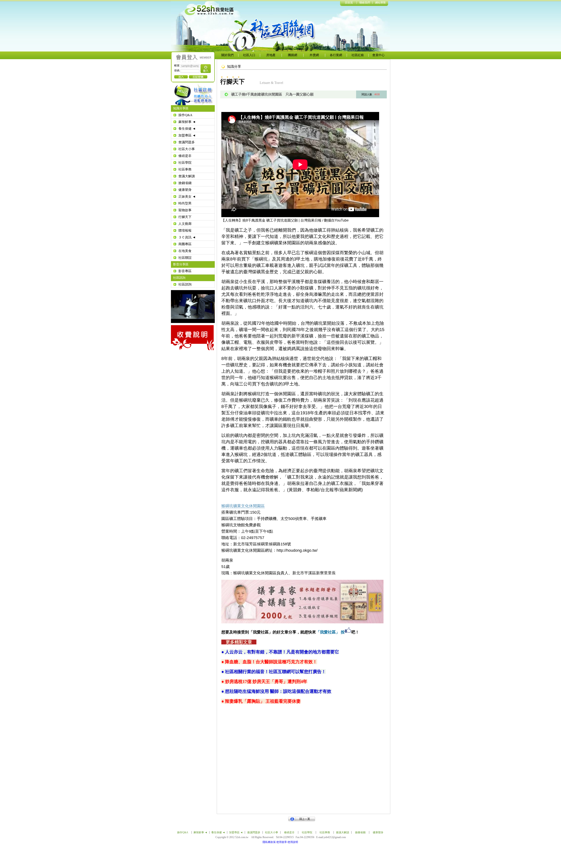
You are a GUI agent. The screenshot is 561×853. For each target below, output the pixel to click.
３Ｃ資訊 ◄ (187, 237)
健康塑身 (185, 190)
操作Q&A (185, 115)
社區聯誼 (185, 257)
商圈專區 (185, 244)
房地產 (270, 55)
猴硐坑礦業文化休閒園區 (243, 506)
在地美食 (185, 251)
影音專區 (185, 271)
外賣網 (314, 55)
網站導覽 (380, 2)
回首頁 (349, 2)
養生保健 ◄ (187, 128)
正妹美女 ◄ (187, 196)
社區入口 (249, 55)
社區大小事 (186, 149)
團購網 (292, 55)
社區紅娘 (358, 55)
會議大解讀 (186, 176)
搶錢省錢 (185, 183)
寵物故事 (185, 210)
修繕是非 (185, 156)
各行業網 (336, 55)
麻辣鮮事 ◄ (187, 122)
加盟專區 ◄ (187, 135)
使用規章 (281, 842)
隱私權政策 (269, 842)
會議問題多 (186, 142)
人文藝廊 (185, 223)
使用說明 (293, 842)
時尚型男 (185, 203)
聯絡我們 (364, 2)
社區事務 (185, 169)
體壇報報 (185, 230)
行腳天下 (185, 217)
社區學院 (185, 162)
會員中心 (378, 55)
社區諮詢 (185, 284)
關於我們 (227, 55)
